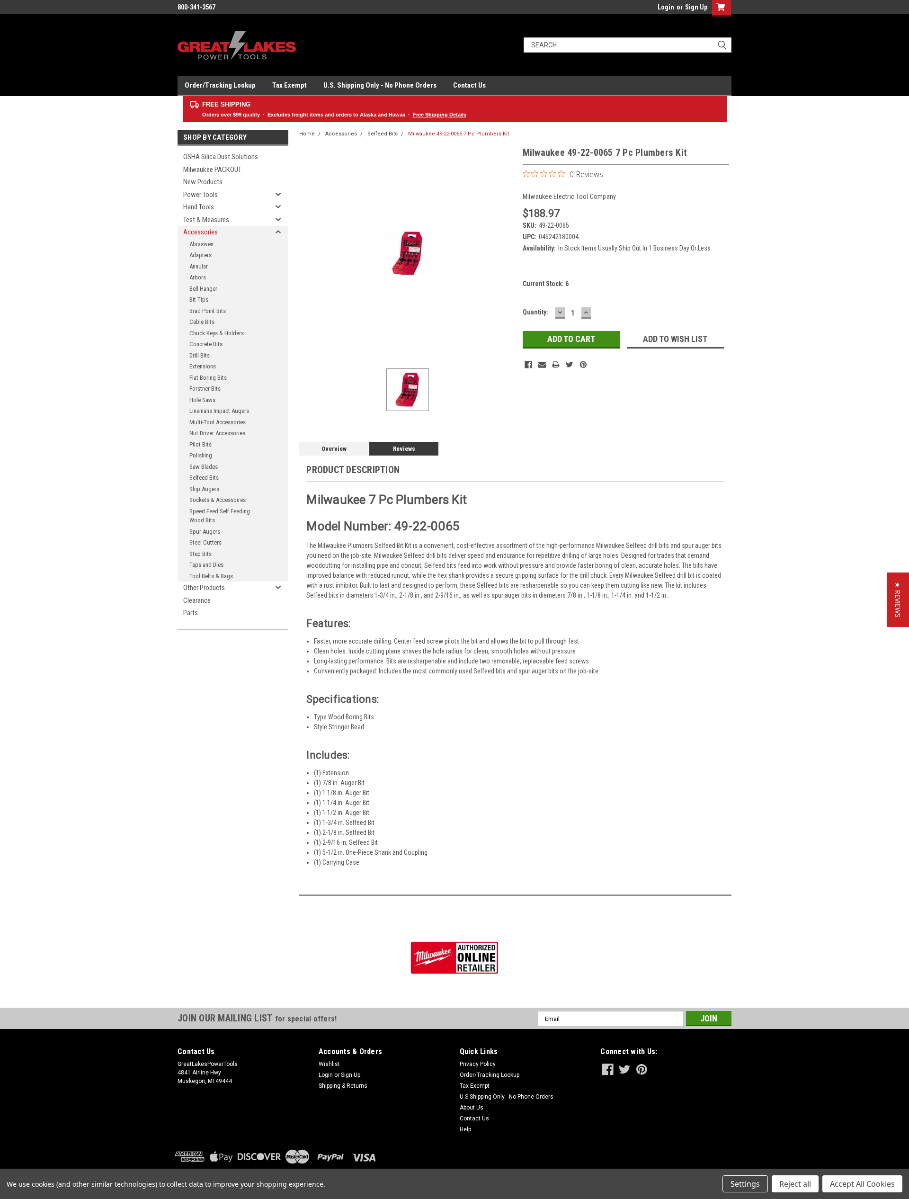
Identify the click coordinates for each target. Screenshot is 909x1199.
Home (307, 134)
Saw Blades (203, 466)
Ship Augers (204, 488)
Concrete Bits (206, 344)
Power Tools (200, 194)
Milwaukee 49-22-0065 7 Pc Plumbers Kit (458, 134)
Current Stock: (546, 283)
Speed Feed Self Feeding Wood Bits (219, 516)
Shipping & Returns (343, 1086)
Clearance (197, 600)
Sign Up (696, 7)
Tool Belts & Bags (211, 576)
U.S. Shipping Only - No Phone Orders (380, 85)
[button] (898, 600)
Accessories (200, 232)
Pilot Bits (200, 444)
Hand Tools (198, 207)
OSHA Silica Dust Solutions (220, 156)
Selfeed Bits (204, 477)
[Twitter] (569, 364)
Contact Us (469, 85)
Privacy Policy (478, 1064)
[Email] (542, 364)
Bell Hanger (203, 288)
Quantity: (535, 312)
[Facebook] (528, 364)
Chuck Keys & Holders (216, 333)
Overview (334, 448)
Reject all (795, 1184)
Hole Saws (202, 399)
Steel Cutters (205, 542)
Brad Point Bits (207, 310)
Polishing (200, 455)
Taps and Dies (206, 564)
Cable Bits (201, 321)
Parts (190, 612)
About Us (471, 1107)
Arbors (197, 277)
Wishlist (329, 1064)
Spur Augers (204, 531)
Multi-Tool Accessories (217, 422)
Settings (745, 1184)
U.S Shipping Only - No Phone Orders (506, 1096)
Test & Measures (206, 219)
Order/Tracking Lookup (220, 85)
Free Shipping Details (439, 114)
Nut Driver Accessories (217, 433)
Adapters (200, 255)
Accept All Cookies (862, 1184)
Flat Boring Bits (208, 377)
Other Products (204, 587)
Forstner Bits (205, 388)
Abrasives (201, 244)
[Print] (556, 364)
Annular (198, 266)
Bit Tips (198, 299)
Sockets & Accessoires (217, 499)
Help (465, 1129)
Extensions (202, 366)
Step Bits (200, 553)
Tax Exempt (289, 85)
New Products (203, 182)
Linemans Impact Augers (219, 410)
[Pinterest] (583, 364)
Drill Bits (199, 355)
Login (666, 7)
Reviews (404, 448)
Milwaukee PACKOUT (212, 169)
